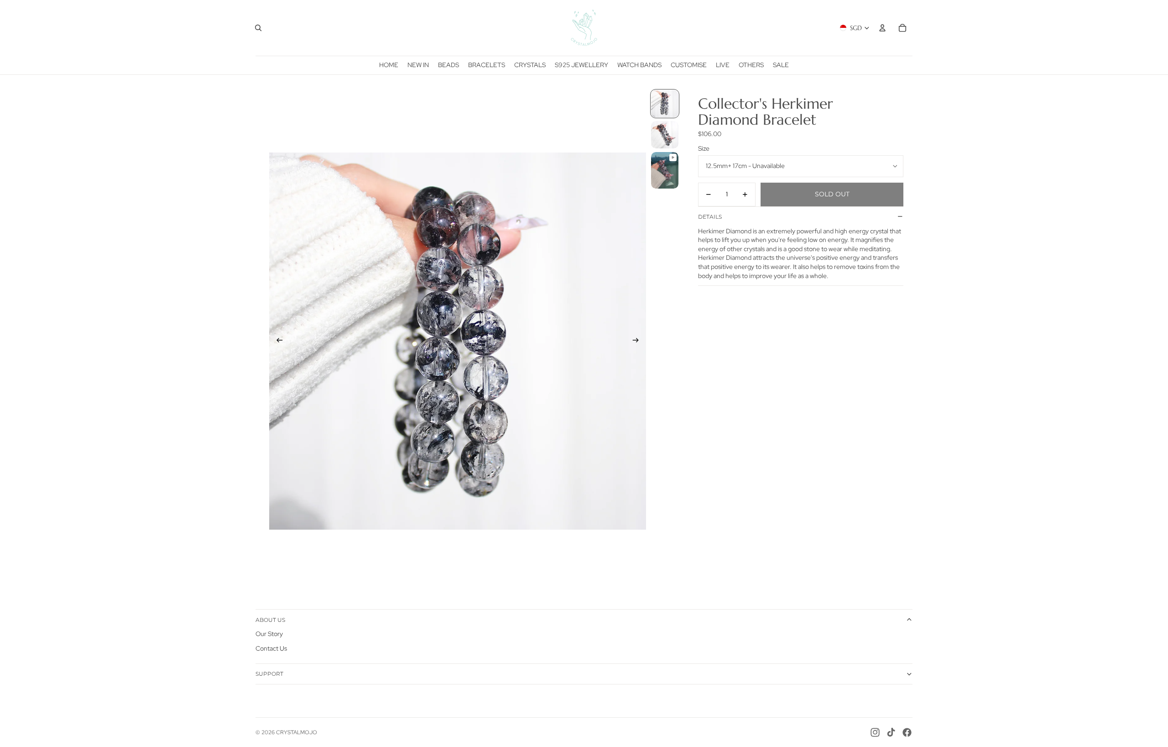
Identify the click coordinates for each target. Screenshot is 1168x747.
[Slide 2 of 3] (664, 134)
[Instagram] (875, 732)
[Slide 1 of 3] (664, 103)
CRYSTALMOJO (296, 732)
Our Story (269, 634)
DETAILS (710, 216)
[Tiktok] (891, 732)
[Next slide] (638, 341)
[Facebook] (907, 732)
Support (269, 673)
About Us (270, 619)
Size (703, 148)
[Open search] (258, 28)
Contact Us (271, 648)
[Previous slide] (276, 341)
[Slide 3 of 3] (664, 170)
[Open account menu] (882, 28)
